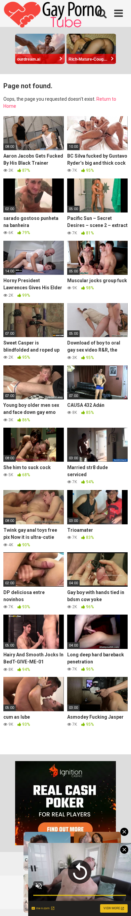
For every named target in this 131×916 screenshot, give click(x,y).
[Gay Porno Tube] (53, 15)
